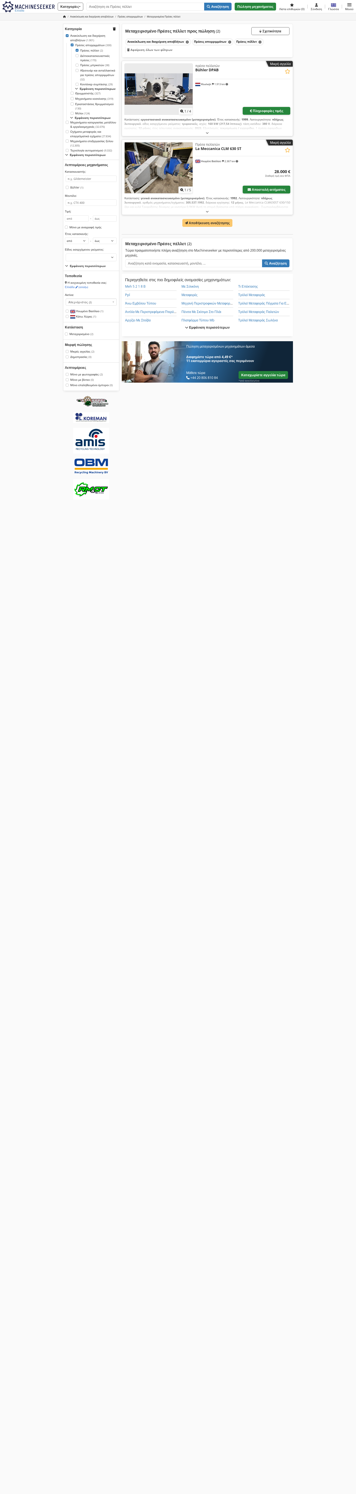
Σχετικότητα (271, 31)
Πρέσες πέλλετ (91, 50)
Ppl (127, 295)
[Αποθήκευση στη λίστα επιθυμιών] (287, 71)
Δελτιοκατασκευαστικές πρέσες (95, 58)
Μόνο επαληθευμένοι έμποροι (91, 385)
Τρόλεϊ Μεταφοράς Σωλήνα (258, 320)
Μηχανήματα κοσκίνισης (94, 99)
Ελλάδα (76, 287)
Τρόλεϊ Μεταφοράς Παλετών (258, 311)
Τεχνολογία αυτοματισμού (91, 150)
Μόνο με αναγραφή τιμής (85, 227)
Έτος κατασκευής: (76, 234)
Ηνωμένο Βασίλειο (89, 311)
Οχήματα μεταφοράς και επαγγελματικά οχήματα (90, 134)
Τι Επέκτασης (248, 286)
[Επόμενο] (189, 89)
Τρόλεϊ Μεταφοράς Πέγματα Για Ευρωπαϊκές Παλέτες (276, 303)
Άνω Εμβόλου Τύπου (140, 303)
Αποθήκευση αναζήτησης (209, 223)
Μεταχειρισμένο (81, 334)
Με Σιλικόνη (190, 286)
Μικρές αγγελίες (82, 351)
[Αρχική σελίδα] (64, 16)
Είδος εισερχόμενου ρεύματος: (84, 249)
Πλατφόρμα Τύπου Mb (198, 320)
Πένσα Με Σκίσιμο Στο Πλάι (201, 311)
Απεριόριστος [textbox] (80, 302)
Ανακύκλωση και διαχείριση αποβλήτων (87, 38)
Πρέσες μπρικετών (94, 65)
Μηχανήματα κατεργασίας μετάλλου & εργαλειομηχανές (93, 124)
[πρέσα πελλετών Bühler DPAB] (159, 89)
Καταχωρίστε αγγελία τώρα (263, 375)
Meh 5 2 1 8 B (135, 286)
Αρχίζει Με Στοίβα (138, 320)
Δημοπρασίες (80, 357)
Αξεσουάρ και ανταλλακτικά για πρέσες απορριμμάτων (97, 74)
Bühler (76, 187)
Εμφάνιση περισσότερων (209, 327)
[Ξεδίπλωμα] (207, 133)
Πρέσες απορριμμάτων (93, 45)
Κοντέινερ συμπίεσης (96, 84)
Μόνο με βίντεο (82, 380)
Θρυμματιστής (88, 93)
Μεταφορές (190, 295)
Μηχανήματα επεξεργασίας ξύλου (91, 143)
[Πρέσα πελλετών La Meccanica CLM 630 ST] (159, 167)
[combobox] (91, 302)
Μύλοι (82, 113)
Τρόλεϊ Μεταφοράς (251, 295)
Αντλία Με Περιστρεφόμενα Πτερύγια (151, 311)
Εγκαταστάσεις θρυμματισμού (94, 106)
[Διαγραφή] (187, 42)
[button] (349, 7)
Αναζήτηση (219, 6)
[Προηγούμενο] (128, 89)
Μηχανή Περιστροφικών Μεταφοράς (208, 303)
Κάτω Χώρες (85, 316)
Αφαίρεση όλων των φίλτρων (151, 50)
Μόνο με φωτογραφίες (86, 374)
